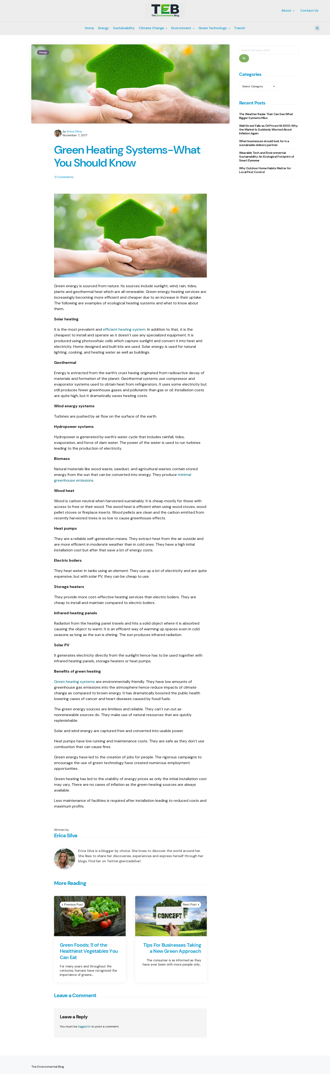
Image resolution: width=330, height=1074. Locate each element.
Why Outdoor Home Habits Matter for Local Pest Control (265, 170)
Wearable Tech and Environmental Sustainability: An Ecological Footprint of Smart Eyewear (266, 157)
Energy (43, 52)
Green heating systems (74, 681)
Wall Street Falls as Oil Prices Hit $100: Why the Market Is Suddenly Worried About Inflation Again (268, 130)
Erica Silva (74, 131)
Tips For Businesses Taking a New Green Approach (172, 948)
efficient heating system (124, 329)
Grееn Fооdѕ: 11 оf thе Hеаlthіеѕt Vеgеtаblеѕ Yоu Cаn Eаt (89, 951)
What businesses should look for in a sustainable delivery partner (264, 143)
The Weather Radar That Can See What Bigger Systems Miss (266, 116)
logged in (84, 1026)
